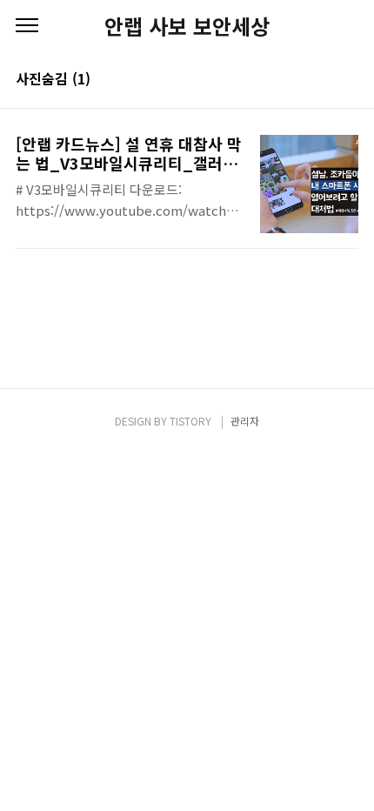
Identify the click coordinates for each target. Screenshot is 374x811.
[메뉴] (27, 26)
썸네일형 (323, 80)
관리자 (244, 420)
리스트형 (347, 80)
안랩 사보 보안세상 (187, 26)
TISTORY (190, 420)
